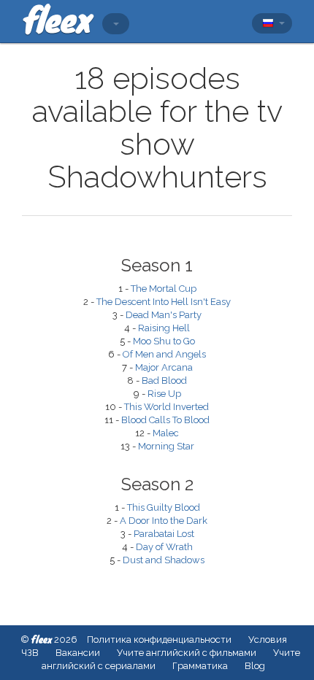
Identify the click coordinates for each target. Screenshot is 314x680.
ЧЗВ (30, 652)
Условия (267, 639)
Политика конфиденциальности (159, 639)
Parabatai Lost (164, 533)
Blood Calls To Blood (165, 419)
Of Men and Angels (164, 354)
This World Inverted (166, 406)
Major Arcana (164, 367)
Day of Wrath (164, 546)
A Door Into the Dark (163, 520)
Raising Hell (164, 327)
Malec (166, 433)
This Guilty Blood (163, 507)
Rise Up (164, 393)
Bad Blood (164, 380)
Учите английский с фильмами (186, 652)
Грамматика (200, 665)
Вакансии (77, 652)
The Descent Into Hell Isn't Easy (163, 301)
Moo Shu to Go (164, 341)
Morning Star (166, 446)
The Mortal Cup (163, 288)
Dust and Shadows (163, 560)
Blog (255, 665)
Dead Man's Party (164, 314)
